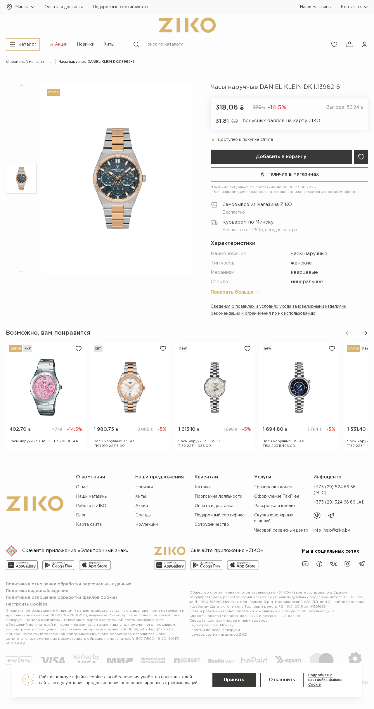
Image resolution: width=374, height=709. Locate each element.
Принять (234, 680)
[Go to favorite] (334, 44)
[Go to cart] (349, 44)
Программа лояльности (218, 496)
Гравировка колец (273, 487)
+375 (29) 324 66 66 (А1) (339, 502)
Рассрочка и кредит (275, 506)
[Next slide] (364, 332)
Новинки (85, 44)
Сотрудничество (212, 524)
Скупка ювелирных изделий (273, 518)
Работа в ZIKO (91, 506)
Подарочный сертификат (221, 515)
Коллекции (146, 524)
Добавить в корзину (281, 157)
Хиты (109, 44)
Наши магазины (315, 7)
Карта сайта (89, 524)
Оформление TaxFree (276, 496)
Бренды (143, 515)
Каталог (203, 487)
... (51, 62)
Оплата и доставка (63, 7)
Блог (81, 515)
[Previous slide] (348, 332)
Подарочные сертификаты (120, 7)
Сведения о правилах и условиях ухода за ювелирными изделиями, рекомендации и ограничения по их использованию (279, 310)
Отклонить (282, 680)
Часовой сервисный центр (281, 530)
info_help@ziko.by (332, 530)
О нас (82, 487)
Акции (141, 506)
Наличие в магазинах (293, 174)
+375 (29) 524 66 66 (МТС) (335, 490)
